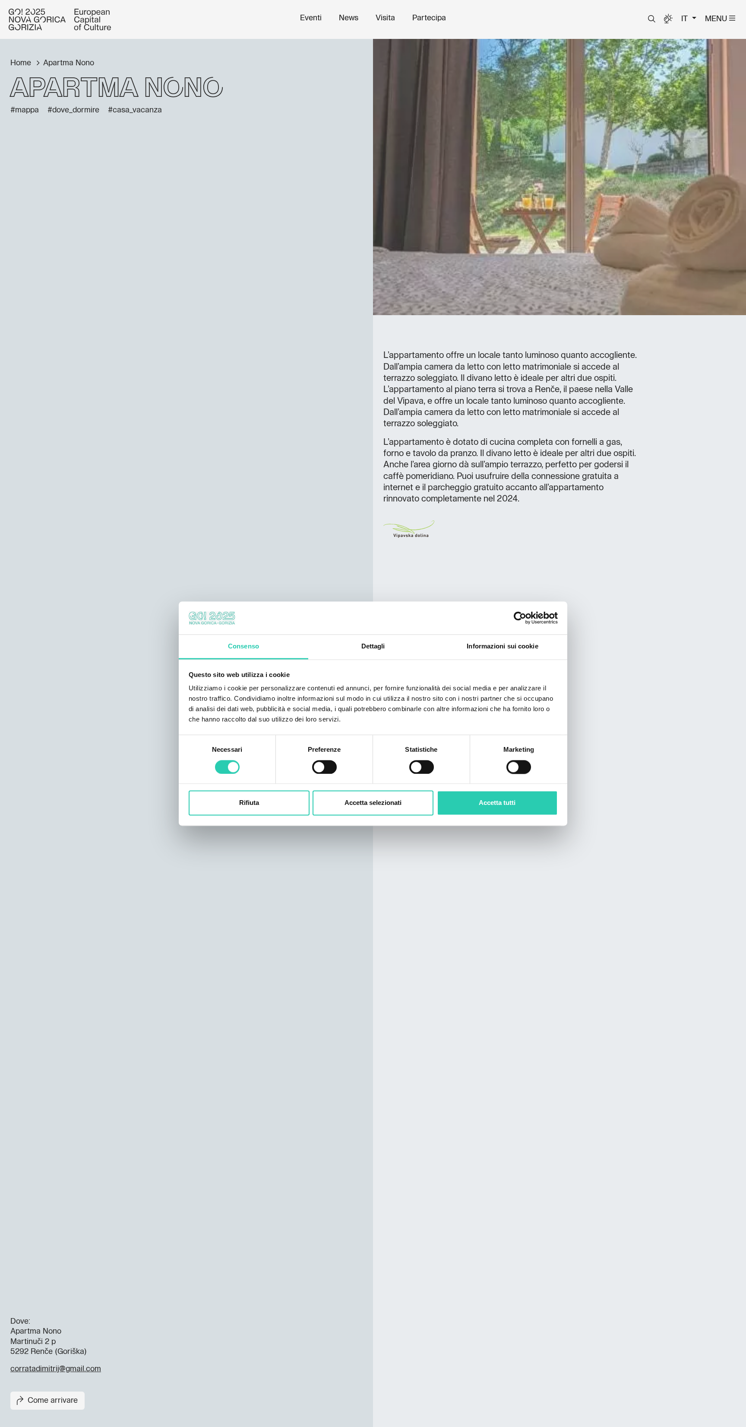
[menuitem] (311, 18)
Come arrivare (53, 1401)
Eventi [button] (311, 18)
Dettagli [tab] (373, 646)
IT (685, 19)
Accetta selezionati (373, 803)
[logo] (60, 19)
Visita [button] (385, 18)
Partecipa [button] (429, 18)
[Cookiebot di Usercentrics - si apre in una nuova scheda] (520, 617)
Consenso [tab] (243, 646)
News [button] (348, 18)
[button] (651, 19)
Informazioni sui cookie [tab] (502, 646)
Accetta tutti (497, 803)
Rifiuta (249, 803)
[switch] (324, 767)
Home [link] (21, 63)
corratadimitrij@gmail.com (55, 1369)
